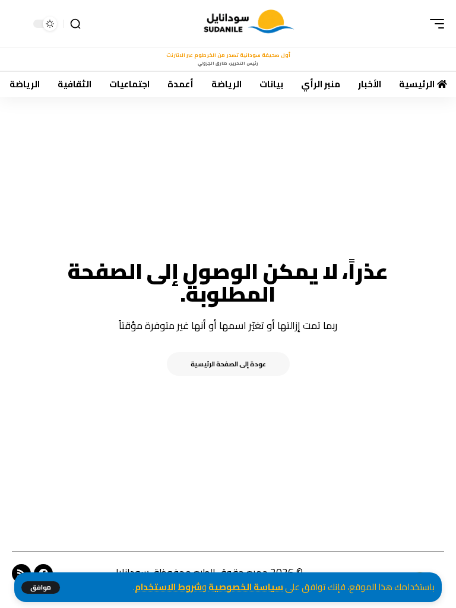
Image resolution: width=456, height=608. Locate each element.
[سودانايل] (249, 24)
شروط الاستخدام (168, 587)
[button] (40, 587)
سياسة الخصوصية (245, 587)
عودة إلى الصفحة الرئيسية (228, 364)
